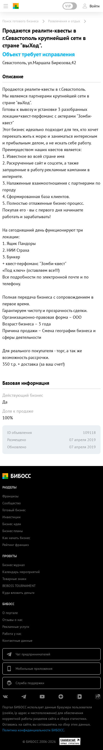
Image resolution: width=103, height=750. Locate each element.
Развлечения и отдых (64, 21)
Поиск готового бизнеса (20, 21)
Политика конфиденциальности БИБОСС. (33, 730)
